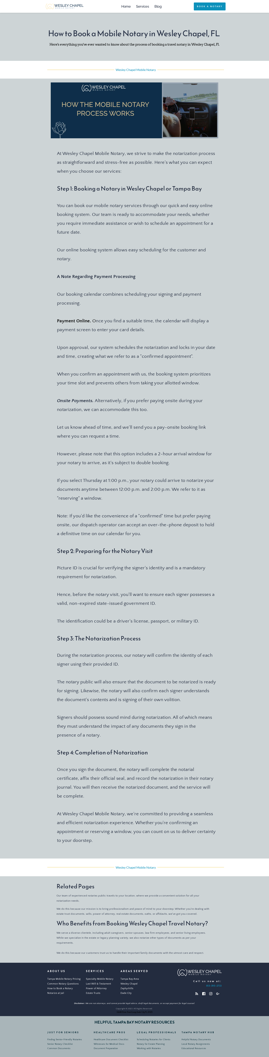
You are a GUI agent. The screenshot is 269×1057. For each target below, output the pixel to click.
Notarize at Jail (56, 993)
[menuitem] (125, 6)
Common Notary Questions (63, 983)
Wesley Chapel (129, 983)
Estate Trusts (93, 993)
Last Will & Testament (98, 983)
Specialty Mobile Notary (99, 979)
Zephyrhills (127, 988)
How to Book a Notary (60, 988)
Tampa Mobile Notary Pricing (64, 979)
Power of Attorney (96, 988)
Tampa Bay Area (129, 979)
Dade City (126, 993)
